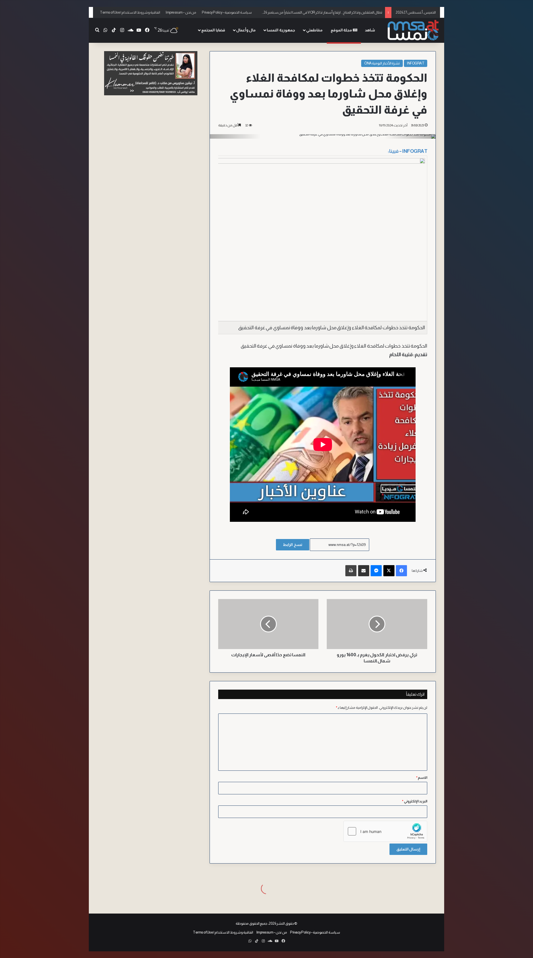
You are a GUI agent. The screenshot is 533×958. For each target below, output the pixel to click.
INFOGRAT (415, 63)
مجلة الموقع (342, 30)
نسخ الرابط (292, 544)
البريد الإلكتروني (414, 801)
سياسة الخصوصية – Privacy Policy (227, 12)
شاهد (370, 30)
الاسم (422, 777)
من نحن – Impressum (181, 12)
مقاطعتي (314, 30)
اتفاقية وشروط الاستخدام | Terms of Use (130, 12)
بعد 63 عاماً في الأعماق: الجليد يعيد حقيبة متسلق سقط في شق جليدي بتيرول (329, 12)
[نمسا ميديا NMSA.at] (412, 30)
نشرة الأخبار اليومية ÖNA (382, 63)
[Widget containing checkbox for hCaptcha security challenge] (385, 831)
